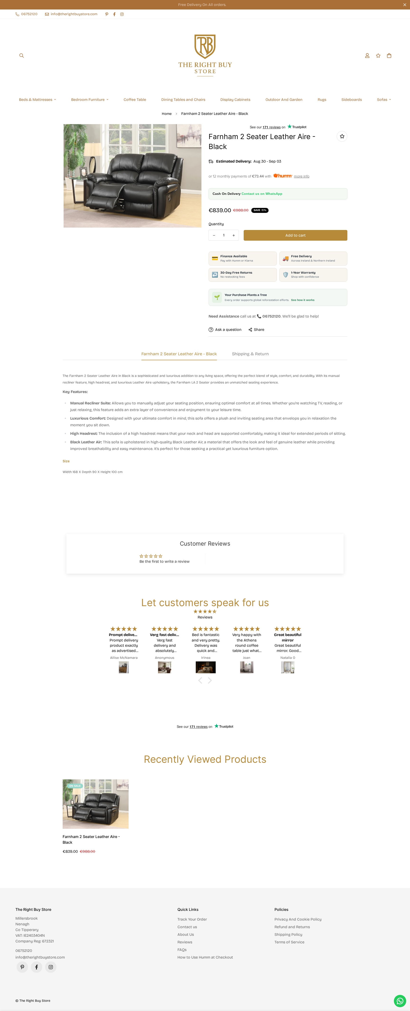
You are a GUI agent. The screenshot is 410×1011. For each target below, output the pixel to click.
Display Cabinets (235, 99)
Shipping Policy (288, 934)
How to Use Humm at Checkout (205, 957)
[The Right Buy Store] (205, 55)
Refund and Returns (292, 927)
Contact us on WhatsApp (262, 194)
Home (167, 114)
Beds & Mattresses (35, 99)
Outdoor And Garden (284, 99)
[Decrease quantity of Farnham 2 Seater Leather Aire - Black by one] (214, 235)
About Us (185, 934)
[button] (201, 680)
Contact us (187, 927)
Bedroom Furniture (88, 99)
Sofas (382, 99)
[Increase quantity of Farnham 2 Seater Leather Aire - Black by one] (233, 235)
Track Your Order (192, 919)
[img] (205, 611)
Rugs (322, 99)
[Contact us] (400, 1001)
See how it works (302, 300)
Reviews (184, 942)
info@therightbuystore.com (40, 957)
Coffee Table (135, 99)
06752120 (23, 950)
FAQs (181, 949)
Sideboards (351, 99)
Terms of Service (289, 942)
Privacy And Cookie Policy (298, 919)
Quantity (216, 224)
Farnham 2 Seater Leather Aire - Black (91, 839)
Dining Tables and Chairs (183, 99)
